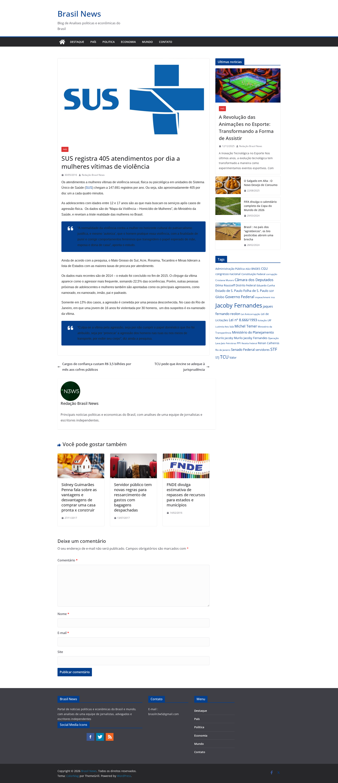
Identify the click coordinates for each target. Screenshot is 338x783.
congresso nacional (228, 274)
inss (273, 297)
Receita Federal (249, 343)
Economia (128, 42)
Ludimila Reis (222, 326)
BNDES (255, 269)
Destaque (77, 42)
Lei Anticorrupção (250, 314)
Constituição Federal (253, 274)
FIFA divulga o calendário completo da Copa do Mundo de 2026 (260, 206)
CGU (264, 268)
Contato (165, 42)
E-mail (63, 633)
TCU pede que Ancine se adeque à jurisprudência (180, 367)
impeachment (262, 297)
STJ (217, 357)
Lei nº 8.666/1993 (243, 320)
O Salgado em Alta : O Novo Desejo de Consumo (260, 183)
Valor (232, 357)
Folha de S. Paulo (255, 291)
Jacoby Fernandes (238, 305)
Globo (219, 297)
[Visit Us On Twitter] (100, 734)
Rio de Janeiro (222, 349)
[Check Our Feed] (109, 734)
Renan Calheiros (268, 343)
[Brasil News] (62, 42)
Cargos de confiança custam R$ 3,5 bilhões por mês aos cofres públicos (96, 367)
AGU (248, 269)
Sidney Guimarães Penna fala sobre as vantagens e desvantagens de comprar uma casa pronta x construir (79, 497)
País (93, 42)
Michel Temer (246, 326)
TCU (224, 357)
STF (273, 349)
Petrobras (231, 343)
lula (232, 326)
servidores (262, 350)
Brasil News (79, 13)
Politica (108, 42)
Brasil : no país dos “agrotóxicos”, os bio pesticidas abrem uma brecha (258, 233)
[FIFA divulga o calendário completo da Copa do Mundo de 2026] (228, 208)
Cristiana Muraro (224, 280)
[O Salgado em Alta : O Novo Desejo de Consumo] (228, 185)
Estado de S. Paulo (229, 291)
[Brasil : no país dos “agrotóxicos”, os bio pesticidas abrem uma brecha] (228, 236)
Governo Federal (239, 296)
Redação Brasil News (93, 175)
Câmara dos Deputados (254, 279)
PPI (239, 343)
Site (60, 652)
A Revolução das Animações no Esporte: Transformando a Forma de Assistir (246, 127)
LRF (269, 320)
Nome (63, 614)
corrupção (271, 274)
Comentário (68, 560)
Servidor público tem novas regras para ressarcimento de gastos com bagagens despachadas (133, 497)
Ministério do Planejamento (253, 332)
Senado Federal (243, 349)
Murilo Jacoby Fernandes (250, 338)
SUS (89, 187)
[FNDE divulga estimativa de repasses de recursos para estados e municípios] (186, 456)
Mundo (147, 42)
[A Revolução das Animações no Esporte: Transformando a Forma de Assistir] (247, 85)
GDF (271, 291)
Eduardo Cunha (266, 285)
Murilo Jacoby (224, 338)
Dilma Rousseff (225, 285)
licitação (262, 320)
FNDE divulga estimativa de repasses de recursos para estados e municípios (186, 495)
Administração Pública (230, 269)
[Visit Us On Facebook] (90, 734)
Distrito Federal (246, 285)
